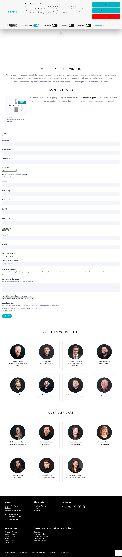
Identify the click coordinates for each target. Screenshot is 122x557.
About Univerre (41, 506)
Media (38, 510)
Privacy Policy (23, 553)
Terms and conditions (38, 553)
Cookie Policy (53, 553)
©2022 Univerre (10, 553)
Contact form (13, 514)
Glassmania (106, 272)
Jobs (37, 508)
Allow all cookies (106, 5)
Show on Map (13, 519)
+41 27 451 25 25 (15, 516)
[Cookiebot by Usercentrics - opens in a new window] (12, 25)
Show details (99, 25)
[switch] (54, 25)
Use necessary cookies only (106, 17)
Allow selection (106, 11)
